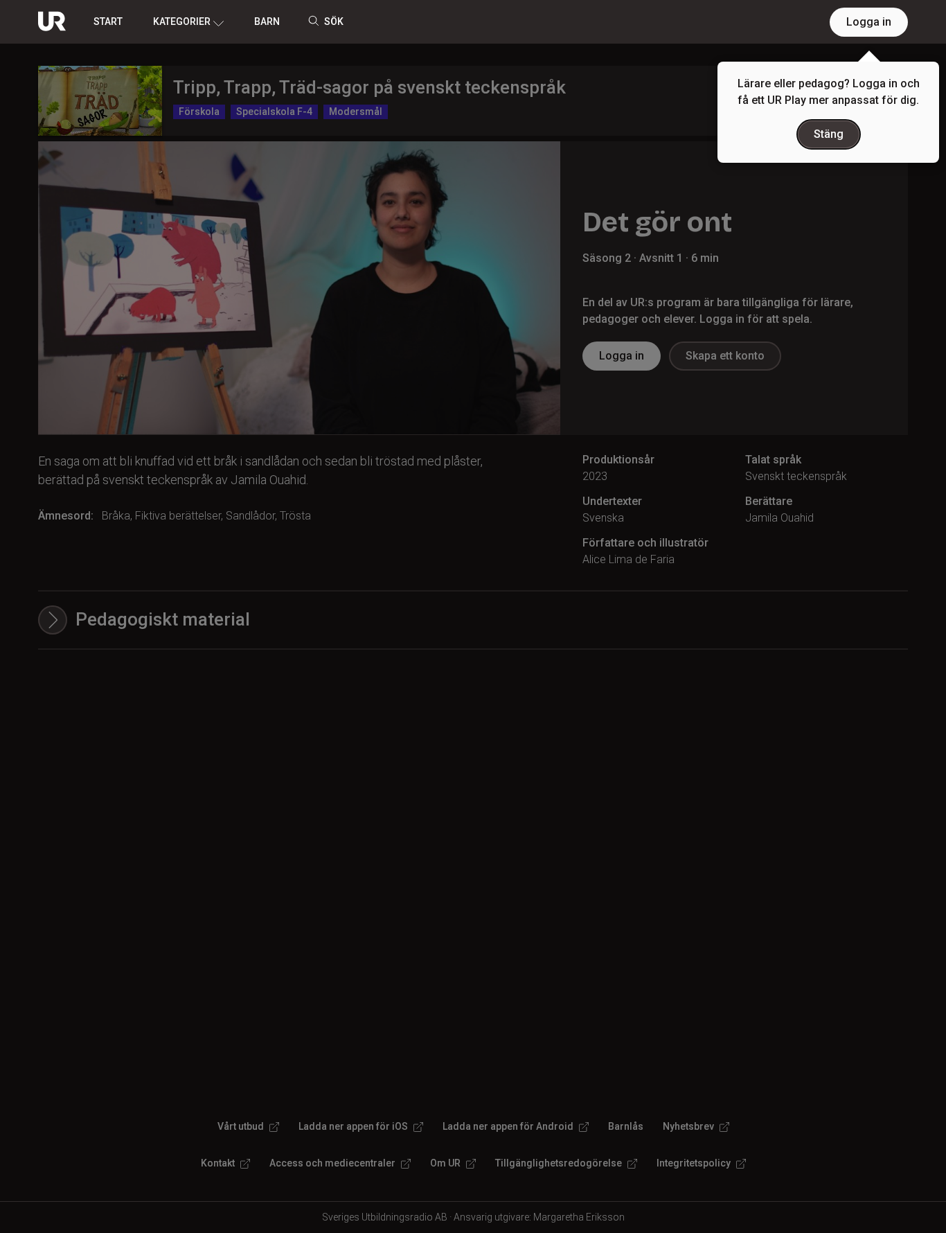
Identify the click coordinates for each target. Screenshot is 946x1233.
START (108, 21)
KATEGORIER (182, 21)
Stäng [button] (829, 134)
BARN (267, 21)
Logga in (868, 21)
